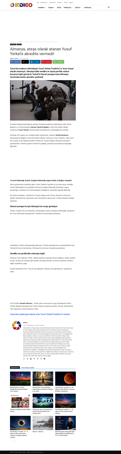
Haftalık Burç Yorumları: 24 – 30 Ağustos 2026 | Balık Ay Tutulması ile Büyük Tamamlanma (64, 389)
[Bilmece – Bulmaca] (43, 423)
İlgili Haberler (15, 367)
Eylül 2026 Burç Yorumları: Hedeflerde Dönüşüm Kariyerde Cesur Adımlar (19, 389)
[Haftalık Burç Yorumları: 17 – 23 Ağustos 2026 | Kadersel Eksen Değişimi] (65, 401)
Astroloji (87, 7)
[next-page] (14, 441)
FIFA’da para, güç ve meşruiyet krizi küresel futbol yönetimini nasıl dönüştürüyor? (42, 411)
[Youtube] (45, 359)
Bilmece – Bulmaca (38, 431)
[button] (108, 8)
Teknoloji (67, 7)
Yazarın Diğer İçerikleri (27, 367)
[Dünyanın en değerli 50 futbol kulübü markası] (20, 401)
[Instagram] (28, 359)
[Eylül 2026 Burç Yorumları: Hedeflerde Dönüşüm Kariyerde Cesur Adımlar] (20, 379)
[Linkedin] (31, 359)
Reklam (59, 2)
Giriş (38, 2)
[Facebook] (24, 359)
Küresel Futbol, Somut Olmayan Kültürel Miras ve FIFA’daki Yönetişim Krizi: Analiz (43, 389)
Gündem (41, 7)
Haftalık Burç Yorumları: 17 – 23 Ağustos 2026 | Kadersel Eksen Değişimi (64, 411)
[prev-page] (11, 441)
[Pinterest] (34, 359)
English (71, 2)
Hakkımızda (43, 2)
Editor (17, 58)
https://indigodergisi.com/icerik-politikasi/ (33, 325)
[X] (41, 359)
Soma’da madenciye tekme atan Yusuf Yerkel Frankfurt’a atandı (40, 314)
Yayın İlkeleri (52, 2)
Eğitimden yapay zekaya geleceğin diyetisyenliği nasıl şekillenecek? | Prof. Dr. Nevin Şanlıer (64, 433)
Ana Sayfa (12, 41)
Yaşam (50, 7)
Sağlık (77, 7)
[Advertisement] (60, 25)
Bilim (59, 7)
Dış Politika (20, 41)
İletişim (66, 2)
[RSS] (38, 359)
